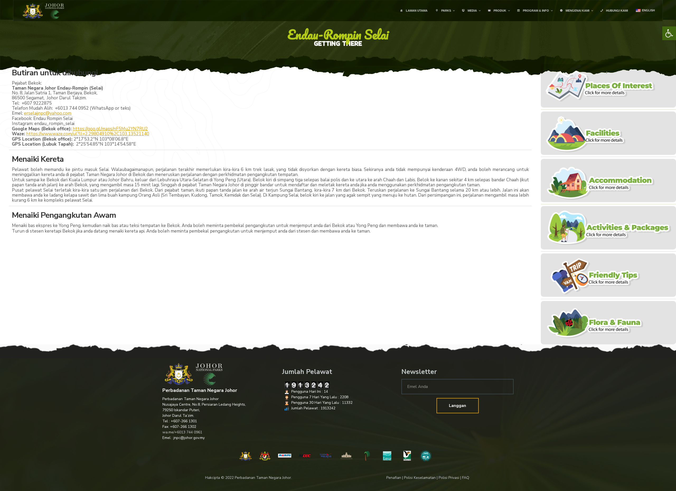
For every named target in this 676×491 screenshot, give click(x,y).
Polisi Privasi (449, 477)
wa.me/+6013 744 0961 (182, 432)
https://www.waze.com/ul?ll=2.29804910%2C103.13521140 (87, 134)
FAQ (465, 477)
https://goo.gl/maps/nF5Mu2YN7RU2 (110, 129)
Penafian (393, 477)
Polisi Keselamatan (420, 477)
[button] (669, 33)
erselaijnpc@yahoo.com (47, 113)
